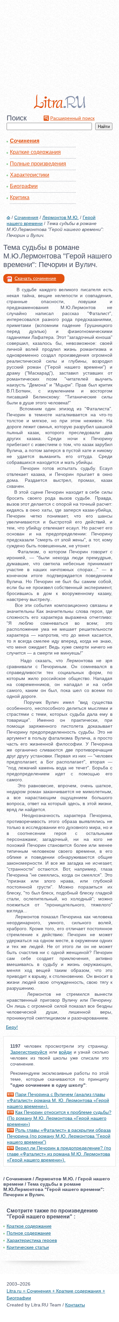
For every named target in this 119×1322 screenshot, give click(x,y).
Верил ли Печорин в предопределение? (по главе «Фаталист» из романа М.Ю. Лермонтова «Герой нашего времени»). (59, 1153)
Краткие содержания (35, 152)
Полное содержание (29, 1233)
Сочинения (24, 141)
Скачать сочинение (35, 278)
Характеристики (29, 175)
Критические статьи (28, 1247)
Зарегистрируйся (28, 1052)
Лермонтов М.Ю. (60, 217)
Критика (19, 197)
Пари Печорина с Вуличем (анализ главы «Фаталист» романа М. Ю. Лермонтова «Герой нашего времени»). (58, 1100)
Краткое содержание (29, 1226)
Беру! (12, 1027)
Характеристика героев (32, 1240)
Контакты (75, 1304)
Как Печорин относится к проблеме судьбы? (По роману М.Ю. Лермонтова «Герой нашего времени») (59, 1118)
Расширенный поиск (72, 118)
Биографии (24, 186)
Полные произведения (38, 163)
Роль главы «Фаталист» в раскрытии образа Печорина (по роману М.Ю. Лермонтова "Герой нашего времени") (59, 1136)
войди (65, 1052)
